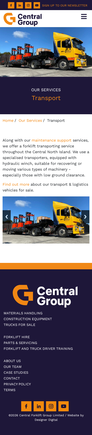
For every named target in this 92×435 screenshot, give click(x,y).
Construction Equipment (28, 319)
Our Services (30, 120)
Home (8, 120)
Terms (9, 390)
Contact (12, 378)
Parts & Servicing (20, 343)
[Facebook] (11, 5)
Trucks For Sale (19, 325)
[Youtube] (37, 5)
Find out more (16, 184)
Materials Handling (23, 313)
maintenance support (51, 140)
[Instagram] (28, 5)
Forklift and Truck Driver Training (38, 349)
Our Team (13, 367)
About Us (12, 361)
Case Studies (16, 372)
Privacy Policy (17, 384)
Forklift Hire (17, 337)
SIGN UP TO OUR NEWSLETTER (64, 5)
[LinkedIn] (19, 5)
